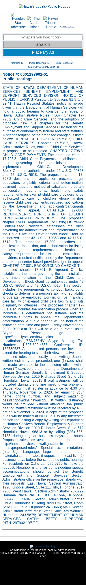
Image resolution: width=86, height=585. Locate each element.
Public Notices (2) (63, 63)
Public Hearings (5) (39, 63)
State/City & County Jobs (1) (43, 67)
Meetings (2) (17, 63)
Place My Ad (43, 52)
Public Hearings (17, 79)
